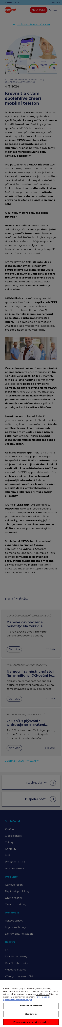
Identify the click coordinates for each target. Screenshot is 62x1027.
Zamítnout (31, 1014)
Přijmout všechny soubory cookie (31, 1022)
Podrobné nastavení (31, 1006)
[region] (31, 1003)
